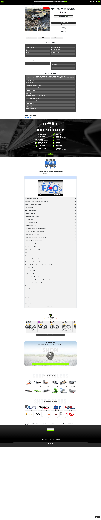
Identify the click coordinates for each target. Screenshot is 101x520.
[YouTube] (49, 443)
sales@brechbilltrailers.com (50, 434)
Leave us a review (50, 334)
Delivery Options (31, 37)
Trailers (28, 5)
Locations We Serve (52, 445)
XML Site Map (62, 445)
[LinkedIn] (52, 443)
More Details (50, 153)
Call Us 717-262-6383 (64, 22)
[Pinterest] (51, 443)
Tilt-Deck (31, 5)
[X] (54, 443)
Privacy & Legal (43, 445)
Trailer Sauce (58, 439)
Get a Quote (64, 24)
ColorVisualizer (26, 406)
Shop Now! (50, 363)
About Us (46, 439)
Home (25, 5)
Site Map (67, 445)
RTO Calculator (57, 37)
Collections (58, 445)
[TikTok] (56, 443)
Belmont (30, 45)
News (50, 439)
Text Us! (98, 517)
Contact (42, 439)
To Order (48, 445)
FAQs (53, 439)
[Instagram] (47, 443)
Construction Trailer (28, 117)
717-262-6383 (50, 433)
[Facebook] (45, 443)
